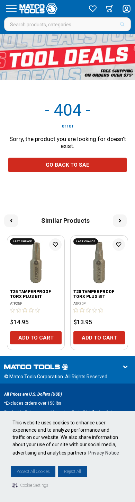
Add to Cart (36, 338)
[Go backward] (11, 220)
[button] (30, 485)
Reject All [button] (72, 471)
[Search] (122, 24)
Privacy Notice (103, 453)
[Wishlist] (93, 9)
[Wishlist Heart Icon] (55, 244)
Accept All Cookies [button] (33, 471)
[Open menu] (11, 9)
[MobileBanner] (67, 57)
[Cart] (109, 9)
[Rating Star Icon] (13, 310)
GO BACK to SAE (67, 165)
